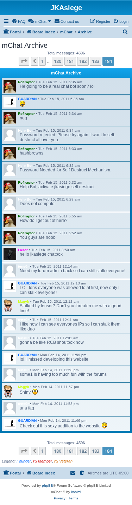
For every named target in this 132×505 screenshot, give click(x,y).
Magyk (23, 301)
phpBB (47, 485)
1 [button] (42, 61)
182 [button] (83, 61)
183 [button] (95, 61)
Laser (23, 250)
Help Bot (25, 130)
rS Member (42, 461)
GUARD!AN (27, 99)
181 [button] (70, 61)
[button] (24, 61)
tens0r (23, 266)
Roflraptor (26, 82)
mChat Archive (66, 73)
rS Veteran (63, 461)
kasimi (76, 492)
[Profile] (10, 86)
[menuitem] (19, 21)
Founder (24, 461)
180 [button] (57, 61)
